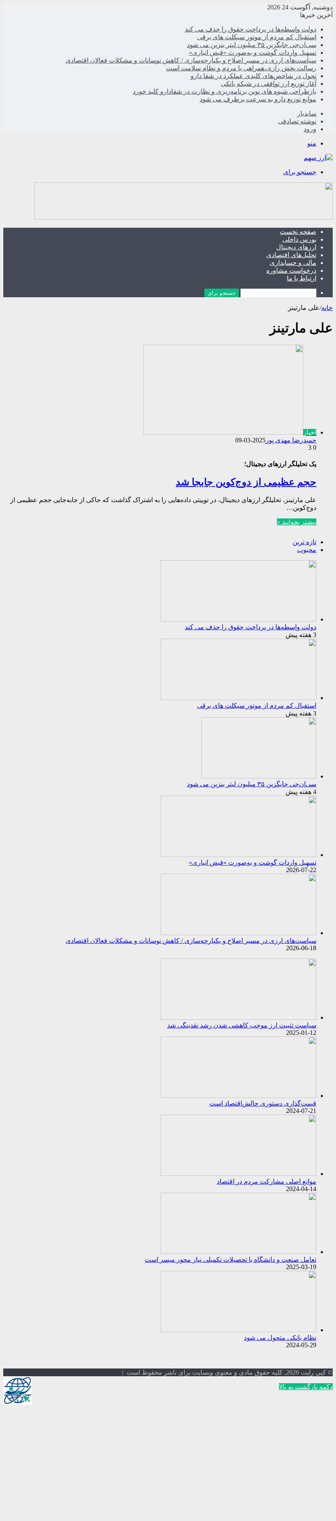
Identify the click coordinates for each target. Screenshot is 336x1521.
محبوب (306, 549)
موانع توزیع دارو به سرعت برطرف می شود (258, 99)
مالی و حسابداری (293, 262)
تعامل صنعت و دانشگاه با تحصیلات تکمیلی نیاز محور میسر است (230, 1259)
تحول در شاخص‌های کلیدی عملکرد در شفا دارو (253, 75)
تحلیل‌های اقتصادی (291, 254)
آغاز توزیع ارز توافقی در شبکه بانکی (268, 83)
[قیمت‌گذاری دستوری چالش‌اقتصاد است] (238, 1095)
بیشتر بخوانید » (296, 521)
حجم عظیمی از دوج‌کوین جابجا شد (246, 482)
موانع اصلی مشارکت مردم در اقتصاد (266, 1181)
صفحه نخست (298, 231)
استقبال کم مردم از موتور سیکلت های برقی (256, 37)
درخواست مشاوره (291, 270)
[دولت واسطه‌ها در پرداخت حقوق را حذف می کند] (238, 619)
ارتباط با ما (301, 278)
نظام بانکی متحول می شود (280, 1337)
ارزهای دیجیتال (296, 247)
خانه (327, 307)
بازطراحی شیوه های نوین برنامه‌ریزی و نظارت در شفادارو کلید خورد (224, 91)
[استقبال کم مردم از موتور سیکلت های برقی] (238, 697)
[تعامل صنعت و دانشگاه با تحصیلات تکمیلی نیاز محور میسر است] (238, 1251)
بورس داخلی (299, 239)
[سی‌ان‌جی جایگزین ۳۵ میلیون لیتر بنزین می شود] (259, 776)
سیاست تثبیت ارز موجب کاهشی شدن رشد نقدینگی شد (241, 1025)
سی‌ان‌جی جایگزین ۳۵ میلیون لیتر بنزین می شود (251, 44)
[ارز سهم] (318, 157)
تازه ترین (304, 541)
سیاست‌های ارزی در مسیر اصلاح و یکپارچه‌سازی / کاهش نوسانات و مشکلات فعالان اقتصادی (191, 60)
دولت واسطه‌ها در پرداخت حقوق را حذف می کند (250, 29)
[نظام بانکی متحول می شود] (238, 1329)
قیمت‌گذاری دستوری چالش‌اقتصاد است (262, 1103)
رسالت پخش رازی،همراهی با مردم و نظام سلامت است (241, 68)
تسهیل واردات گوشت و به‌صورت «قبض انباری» (252, 52)
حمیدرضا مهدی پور (291, 440)
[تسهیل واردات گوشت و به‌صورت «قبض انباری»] (238, 854)
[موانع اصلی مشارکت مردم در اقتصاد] (238, 1173)
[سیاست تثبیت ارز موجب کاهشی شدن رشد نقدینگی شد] (238, 1017)
